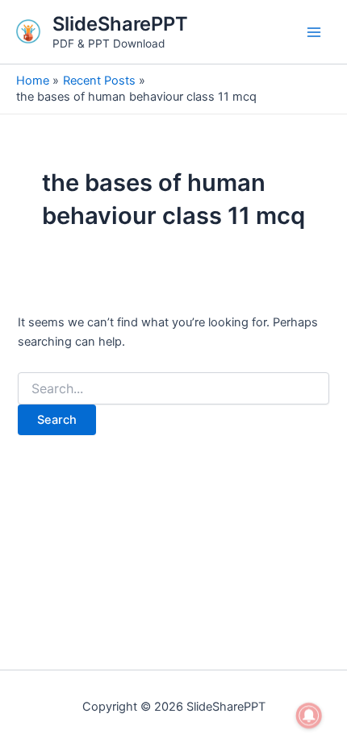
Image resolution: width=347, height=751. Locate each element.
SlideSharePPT (120, 23)
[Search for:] (173, 389)
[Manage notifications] (309, 715)
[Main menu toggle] (314, 32)
